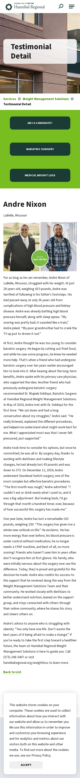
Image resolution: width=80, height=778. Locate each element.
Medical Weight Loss (40, 175)
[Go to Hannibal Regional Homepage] (25, 6)
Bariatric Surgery (40, 149)
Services (9, 99)
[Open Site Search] (61, 7)
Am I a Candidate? (40, 123)
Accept (26, 765)
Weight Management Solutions (46, 99)
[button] (71, 6)
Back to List (12, 672)
